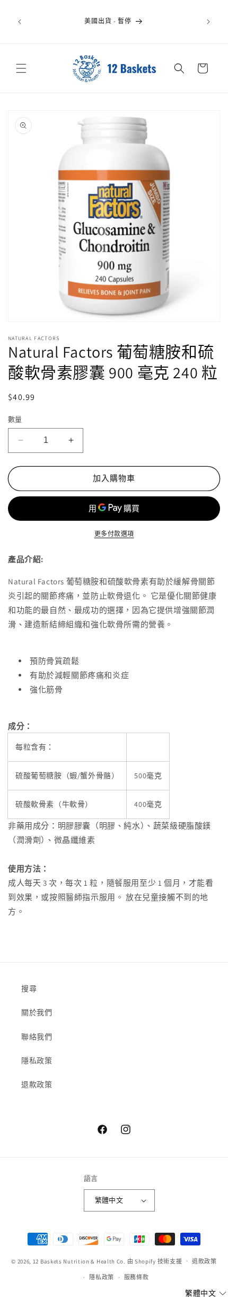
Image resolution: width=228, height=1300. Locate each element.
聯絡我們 (36, 1036)
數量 (15, 419)
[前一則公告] (19, 21)
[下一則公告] (208, 21)
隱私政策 (36, 1060)
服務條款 (136, 1277)
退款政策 (36, 1084)
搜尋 (29, 988)
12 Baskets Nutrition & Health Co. (79, 1261)
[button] (21, 68)
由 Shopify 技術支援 (154, 1261)
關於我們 (36, 1012)
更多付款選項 (114, 534)
